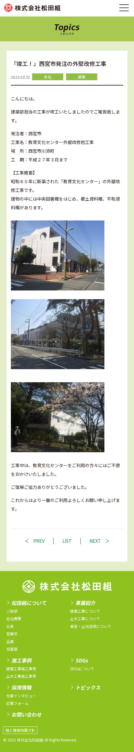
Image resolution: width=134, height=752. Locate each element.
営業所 (11, 633)
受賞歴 (11, 649)
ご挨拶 (11, 611)
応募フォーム (17, 703)
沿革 (10, 626)
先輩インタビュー (21, 695)
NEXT (95, 541)
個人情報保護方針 (20, 730)
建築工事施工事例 (21, 668)
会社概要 (13, 618)
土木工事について (85, 618)
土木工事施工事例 (21, 676)
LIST (67, 541)
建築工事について (85, 611)
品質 (10, 641)
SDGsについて (82, 668)
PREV (39, 541)
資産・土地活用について (90, 626)
